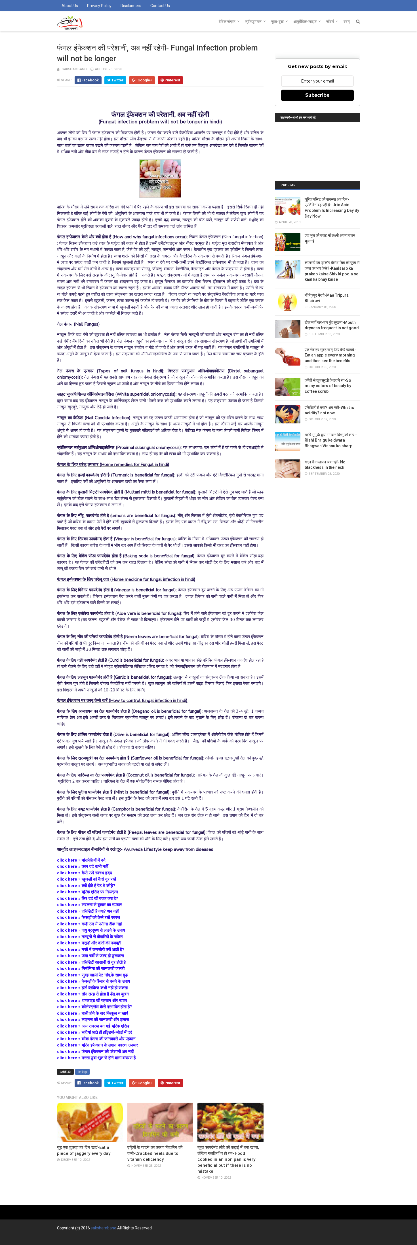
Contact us (160, 5)
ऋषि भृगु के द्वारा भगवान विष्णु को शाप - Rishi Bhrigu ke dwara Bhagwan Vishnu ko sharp (331, 440)
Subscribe (317, 95)
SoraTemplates (87, 1238)
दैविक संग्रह (227, 21)
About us (70, 5)
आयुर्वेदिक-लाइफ (305, 21)
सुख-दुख (277, 21)
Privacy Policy (99, 5)
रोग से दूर (82, 1071)
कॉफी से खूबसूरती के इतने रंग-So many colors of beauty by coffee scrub (328, 386)
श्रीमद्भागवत (253, 21)
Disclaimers (131, 5)
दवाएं (347, 21)
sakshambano (103, 1228)
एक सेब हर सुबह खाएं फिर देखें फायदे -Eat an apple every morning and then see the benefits (331, 355)
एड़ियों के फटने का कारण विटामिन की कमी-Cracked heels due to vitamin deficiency (154, 1153)
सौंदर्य (330, 21)
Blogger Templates (142, 1238)
